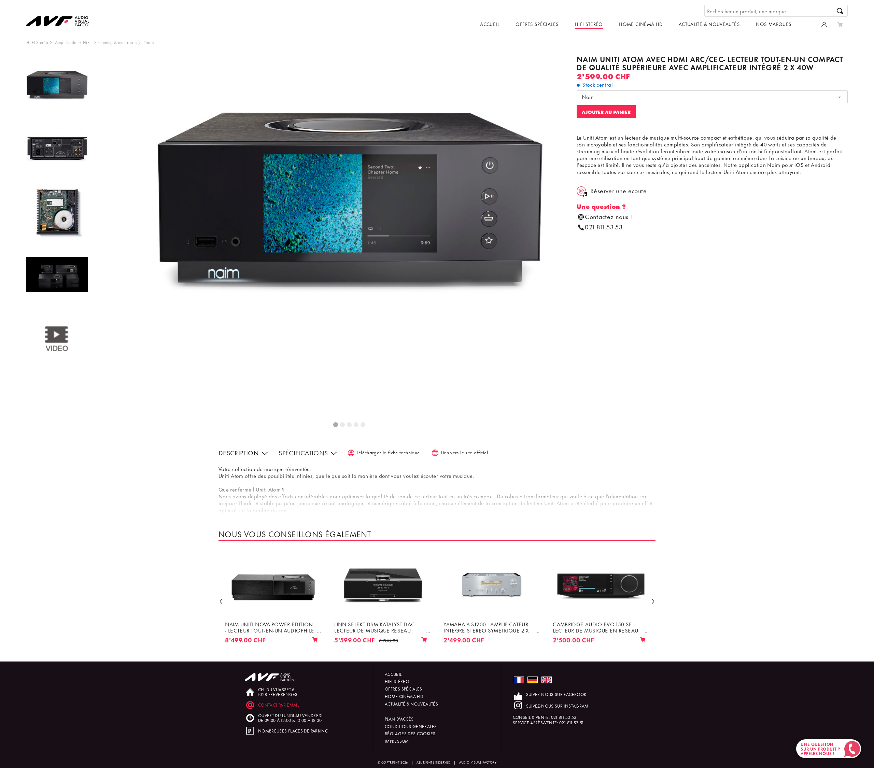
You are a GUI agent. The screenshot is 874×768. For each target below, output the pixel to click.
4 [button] (356, 425)
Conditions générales (411, 726)
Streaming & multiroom (115, 42)
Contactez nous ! (608, 216)
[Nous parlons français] (519, 680)
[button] (221, 601)
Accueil (489, 23)
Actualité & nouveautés (709, 23)
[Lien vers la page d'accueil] (63, 16)
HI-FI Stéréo (37, 42)
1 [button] (336, 425)
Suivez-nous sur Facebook (556, 694)
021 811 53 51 (571, 722)
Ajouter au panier (606, 111)
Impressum (397, 741)
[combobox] (712, 96)
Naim (148, 42)
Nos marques (773, 23)
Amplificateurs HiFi (73, 42)
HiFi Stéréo (589, 23)
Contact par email (278, 704)
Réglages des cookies (410, 733)
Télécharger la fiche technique (388, 452)
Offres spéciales (537, 23)
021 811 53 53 (603, 226)
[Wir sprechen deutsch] (532, 680)
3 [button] (350, 425)
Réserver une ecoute (618, 190)
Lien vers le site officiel (464, 452)
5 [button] (363, 425)
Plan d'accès (399, 718)
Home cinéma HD (640, 23)
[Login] (824, 24)
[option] (57, 86)
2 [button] (343, 425)
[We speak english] (546, 680)
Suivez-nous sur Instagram (557, 705)
